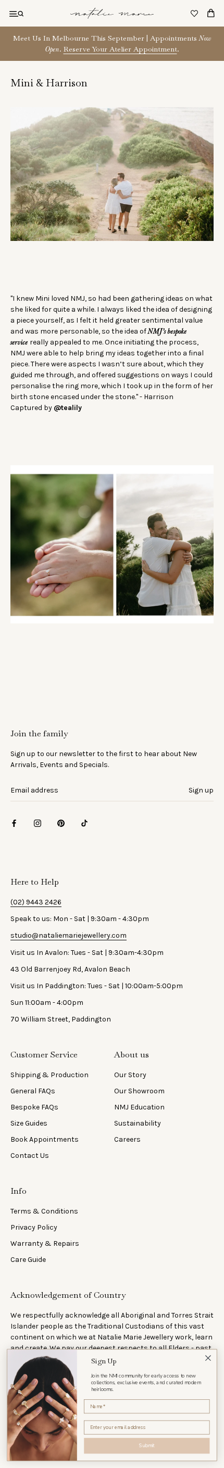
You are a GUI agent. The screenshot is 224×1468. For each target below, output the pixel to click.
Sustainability (137, 1123)
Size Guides (28, 1123)
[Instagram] (37, 822)
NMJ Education (139, 1107)
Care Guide (28, 1259)
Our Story (130, 1074)
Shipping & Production (49, 1074)
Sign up (201, 790)
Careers (127, 1139)
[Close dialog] (208, 1358)
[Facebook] (14, 822)
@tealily (68, 407)
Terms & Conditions (44, 1211)
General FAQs (32, 1091)
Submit (147, 1446)
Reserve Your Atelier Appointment (120, 49)
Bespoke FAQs (34, 1107)
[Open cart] (211, 13)
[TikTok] (84, 822)
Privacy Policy (33, 1227)
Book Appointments (44, 1139)
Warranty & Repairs (44, 1243)
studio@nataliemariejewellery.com (68, 935)
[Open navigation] (16, 13)
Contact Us (29, 1155)
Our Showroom (139, 1091)
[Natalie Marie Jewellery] (112, 13)
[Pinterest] (61, 822)
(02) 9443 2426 (35, 902)
